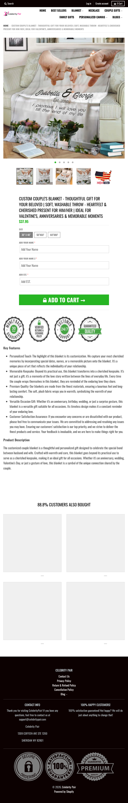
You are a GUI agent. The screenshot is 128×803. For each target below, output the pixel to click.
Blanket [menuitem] (76, 10)
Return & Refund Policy (64, 685)
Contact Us (64, 676)
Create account (102, 3)
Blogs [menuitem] (116, 17)
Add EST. (23, 274)
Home (5, 25)
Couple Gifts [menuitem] (112, 10)
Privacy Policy (64, 681)
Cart (119, 3)
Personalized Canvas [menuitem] (92, 17)
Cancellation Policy (64, 689)
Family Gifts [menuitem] (67, 17)
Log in (88, 3)
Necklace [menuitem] (94, 10)
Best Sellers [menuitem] (58, 10)
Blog (63, 694)
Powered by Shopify (64, 791)
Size (21, 229)
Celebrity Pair (69, 787)
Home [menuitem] (43, 10)
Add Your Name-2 (27, 258)
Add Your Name (26, 242)
